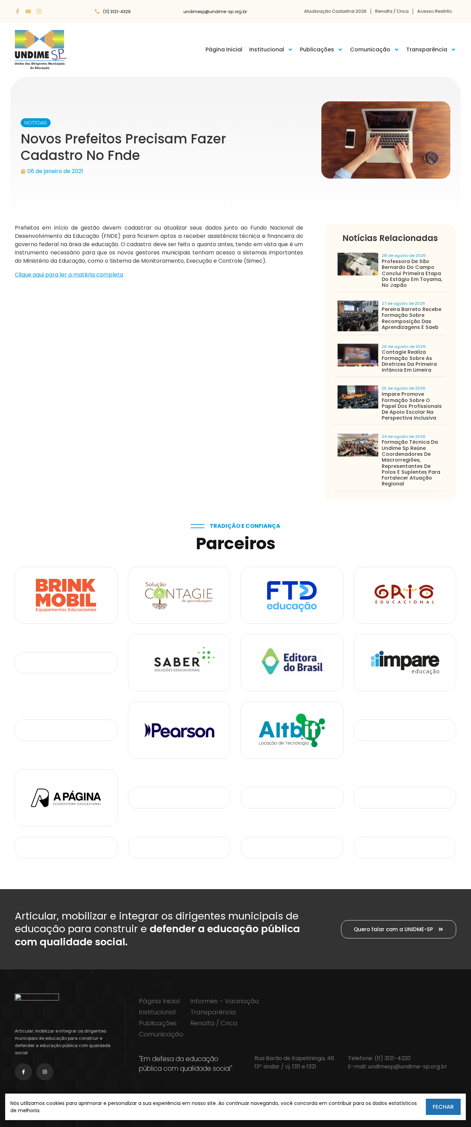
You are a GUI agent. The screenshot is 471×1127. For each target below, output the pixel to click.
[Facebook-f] (17, 11)
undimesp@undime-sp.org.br (407, 1066)
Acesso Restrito (434, 11)
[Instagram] (39, 11)
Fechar (443, 1107)
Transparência (426, 49)
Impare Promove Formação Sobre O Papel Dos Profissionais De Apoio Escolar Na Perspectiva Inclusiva (412, 406)
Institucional (266, 49)
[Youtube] (28, 11)
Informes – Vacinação (224, 1001)
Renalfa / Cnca (392, 11)
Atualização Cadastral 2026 (335, 11)
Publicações (317, 49)
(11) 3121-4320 (392, 1058)
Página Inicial (224, 49)
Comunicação (370, 49)
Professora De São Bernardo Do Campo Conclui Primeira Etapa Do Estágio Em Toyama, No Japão (412, 273)
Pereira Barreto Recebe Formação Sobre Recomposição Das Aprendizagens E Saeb (411, 318)
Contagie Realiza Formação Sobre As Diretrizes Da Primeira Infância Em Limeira (409, 361)
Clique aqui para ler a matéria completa (69, 275)
